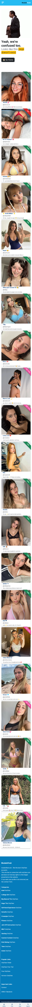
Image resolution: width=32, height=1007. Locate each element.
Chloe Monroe (7, 658)
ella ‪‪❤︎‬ (5, 621)
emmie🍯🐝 (7, 176)
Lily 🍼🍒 (6, 806)
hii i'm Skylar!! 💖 (8, 139)
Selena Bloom (7, 843)
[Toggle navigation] (3, 2)
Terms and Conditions (17, 1001)
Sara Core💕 (7, 732)
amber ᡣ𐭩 (6, 584)
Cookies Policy (10, 1001)
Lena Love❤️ (7, 435)
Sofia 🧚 (5, 769)
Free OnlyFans (5, 971)
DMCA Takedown (6, 992)
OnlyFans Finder (6, 963)
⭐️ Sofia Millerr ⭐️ (9, 213)
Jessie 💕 (6, 102)
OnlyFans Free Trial (7, 967)
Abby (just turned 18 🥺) (11, 287)
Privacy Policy (4, 1001)
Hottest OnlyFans (7, 975)
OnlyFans (5, 890)
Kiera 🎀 (5, 361)
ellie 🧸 (5, 547)
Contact (4, 987)
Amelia (5, 510)
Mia (4, 472)
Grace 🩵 (6, 695)
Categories (5, 887)
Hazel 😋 (6, 250)
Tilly (4, 324)
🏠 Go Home (8, 60)
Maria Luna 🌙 (7, 398)
